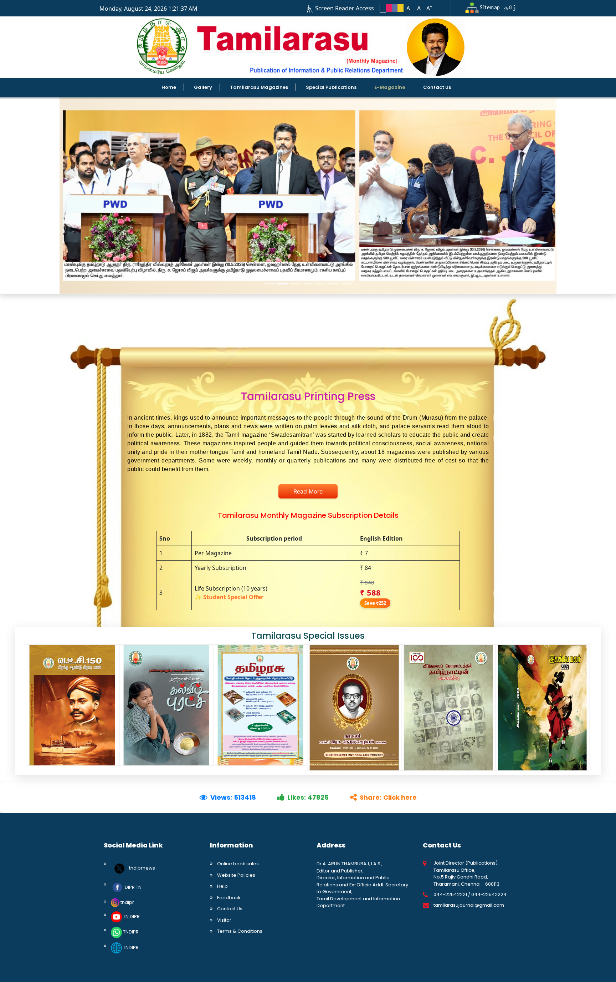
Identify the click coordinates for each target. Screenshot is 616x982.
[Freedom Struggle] (448, 707)
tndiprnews (141, 868)
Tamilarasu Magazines (259, 87)
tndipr (126, 902)
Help (222, 886)
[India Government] (260, 705)
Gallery (203, 87)
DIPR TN (133, 887)
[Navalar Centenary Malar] (354, 707)
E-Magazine (389, 87)
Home (168, 87)
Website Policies (236, 875)
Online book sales (238, 863)
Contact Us (437, 87)
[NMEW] (166, 705)
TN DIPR (131, 916)
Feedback (229, 897)
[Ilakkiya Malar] (542, 707)
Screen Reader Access (344, 8)
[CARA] (72, 705)
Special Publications (331, 87)
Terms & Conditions (239, 931)
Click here (400, 797)
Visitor (224, 920)
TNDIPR (130, 932)
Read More (308, 491)
